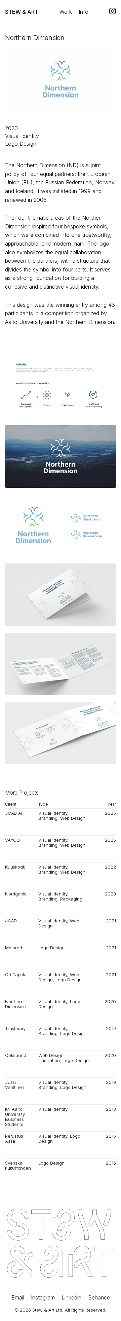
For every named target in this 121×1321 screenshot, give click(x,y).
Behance (99, 1297)
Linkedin (71, 1297)
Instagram (43, 1297)
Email (17, 1297)
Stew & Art (21, 12)
